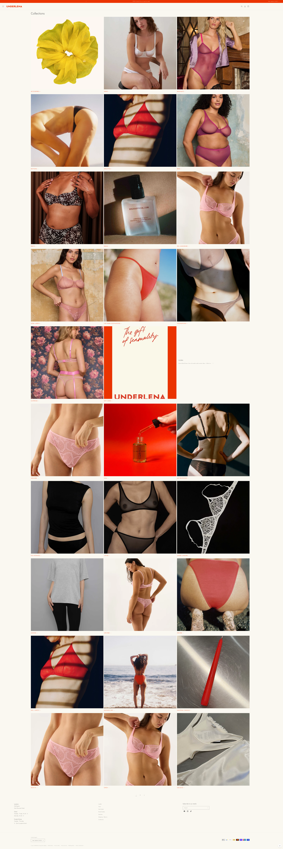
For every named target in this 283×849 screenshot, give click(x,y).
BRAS (178, 169)
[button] (3, 6)
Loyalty (100, 804)
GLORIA (180, 360)
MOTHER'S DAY (108, 710)
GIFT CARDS (107, 401)
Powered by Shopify (43, 845)
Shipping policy (71, 845)
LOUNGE (33, 633)
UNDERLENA (36, 845)
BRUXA (106, 246)
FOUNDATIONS (181, 323)
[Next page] (144, 795)
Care (99, 806)
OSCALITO (180, 788)
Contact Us (100, 819)
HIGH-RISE (34, 478)
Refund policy (50, 845)
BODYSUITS (180, 91)
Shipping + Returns (102, 817)
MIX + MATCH (35, 710)
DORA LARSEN (35, 323)
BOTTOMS (34, 169)
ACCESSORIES (35, 91)
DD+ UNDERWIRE (182, 246)
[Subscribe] (207, 808)
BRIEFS (33, 246)
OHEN (106, 788)
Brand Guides (101, 811)
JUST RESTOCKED (182, 478)
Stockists (100, 814)
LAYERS (106, 555)
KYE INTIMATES (35, 555)
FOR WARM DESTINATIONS (112, 323)
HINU (105, 478)
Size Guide (101, 809)
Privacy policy (57, 845)
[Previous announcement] (86, 1)
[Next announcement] (196, 1)
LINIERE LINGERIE (182, 555)
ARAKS (106, 91)
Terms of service (64, 845)
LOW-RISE (107, 633)
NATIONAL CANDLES (183, 710)
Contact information (79, 845)
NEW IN (33, 788)
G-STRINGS (34, 401)
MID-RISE (179, 633)
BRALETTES (107, 169)
